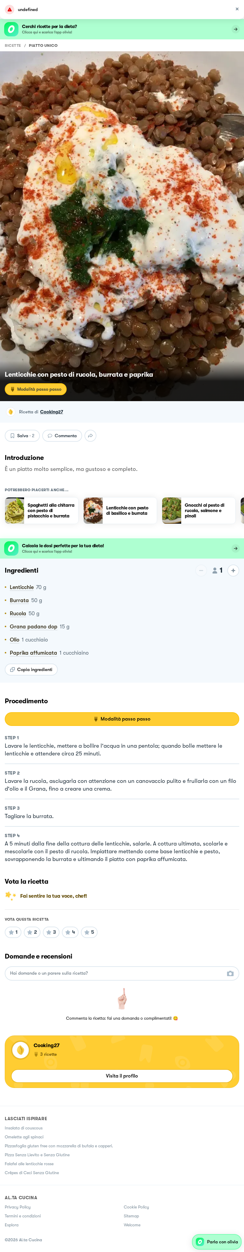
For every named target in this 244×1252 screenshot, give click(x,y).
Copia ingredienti (34, 669)
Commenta (66, 435)
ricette (13, 45)
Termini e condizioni (23, 1216)
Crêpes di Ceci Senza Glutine (32, 1172)
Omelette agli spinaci (24, 1136)
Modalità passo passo (39, 389)
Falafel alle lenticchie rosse (29, 1163)
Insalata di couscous (24, 1128)
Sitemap (131, 1216)
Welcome (132, 1224)
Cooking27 (51, 412)
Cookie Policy (136, 1207)
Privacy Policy (18, 1207)
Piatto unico (43, 45)
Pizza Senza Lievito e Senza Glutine (37, 1154)
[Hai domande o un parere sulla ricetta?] (116, 973)
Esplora (11, 1224)
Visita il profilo (122, 1076)
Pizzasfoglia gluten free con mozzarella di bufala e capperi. (59, 1145)
